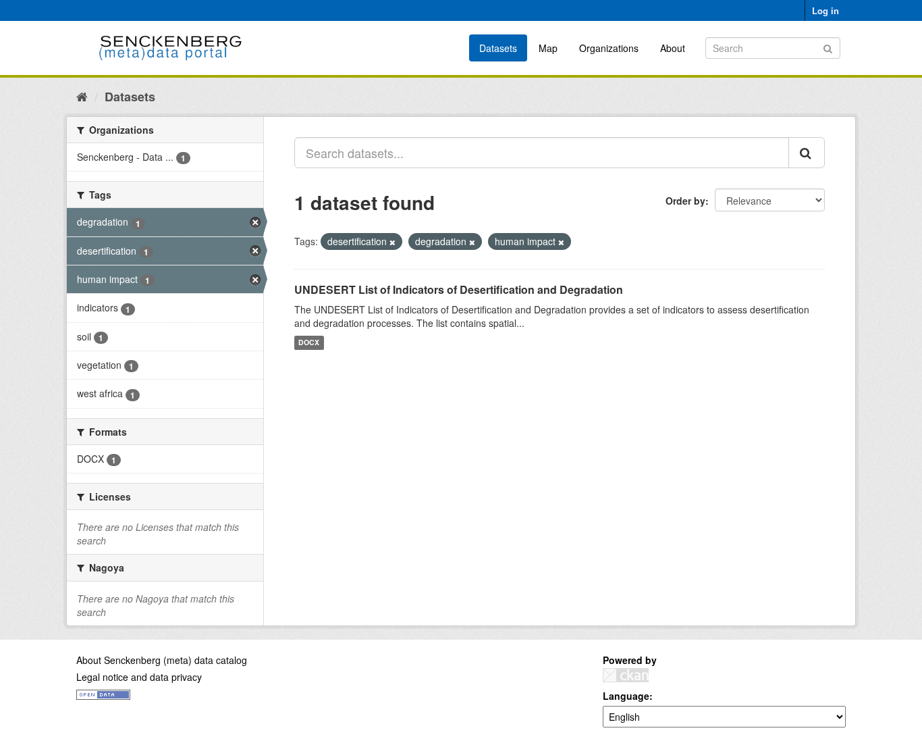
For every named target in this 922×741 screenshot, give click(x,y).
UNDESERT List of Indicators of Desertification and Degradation (458, 289)
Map (548, 48)
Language (626, 695)
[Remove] (392, 241)
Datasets (498, 48)
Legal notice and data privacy (139, 677)
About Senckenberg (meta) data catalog (161, 660)
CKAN (626, 675)
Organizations (609, 48)
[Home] (82, 96)
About (672, 48)
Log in (825, 10)
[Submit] (828, 47)
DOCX (308, 343)
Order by (685, 200)
